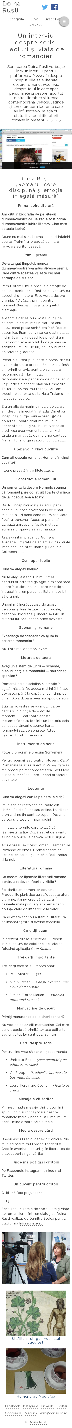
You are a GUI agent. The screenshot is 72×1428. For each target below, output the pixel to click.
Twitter (62, 1406)
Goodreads (13, 1413)
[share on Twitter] (45, 9)
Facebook (12, 1406)
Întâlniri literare (55, 18)
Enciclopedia (16, 18)
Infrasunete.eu (31, 1223)
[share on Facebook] (54, 9)
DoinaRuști (11, 7)
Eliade (34, 18)
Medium (31, 1413)
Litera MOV (36, 24)
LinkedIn (47, 1406)
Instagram (30, 1406)
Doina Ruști (38, 1422)
